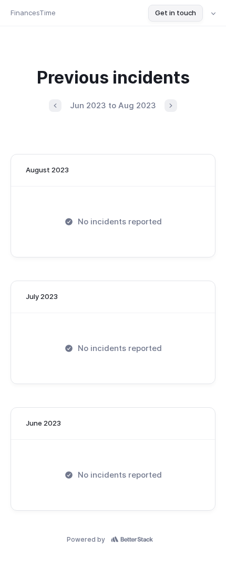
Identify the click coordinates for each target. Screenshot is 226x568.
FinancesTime (33, 12)
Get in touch (175, 12)
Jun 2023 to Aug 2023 (113, 105)
